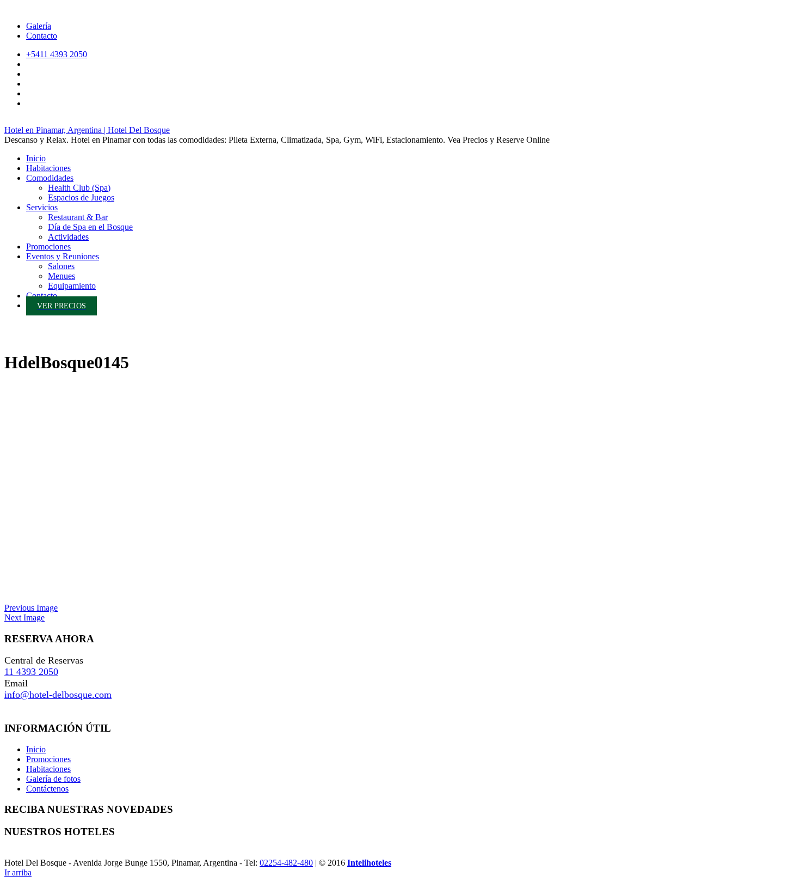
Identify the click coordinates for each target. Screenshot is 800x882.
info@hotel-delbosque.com (58, 694)
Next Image (24, 617)
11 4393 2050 (31, 671)
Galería (38, 26)
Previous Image (31, 607)
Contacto (41, 35)
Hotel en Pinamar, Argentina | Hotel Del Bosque (87, 130)
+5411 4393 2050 (56, 54)
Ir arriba (18, 872)
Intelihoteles (369, 862)
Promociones (48, 759)
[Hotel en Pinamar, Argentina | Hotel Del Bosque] (15, 338)
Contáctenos (47, 788)
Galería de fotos (53, 778)
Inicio (36, 749)
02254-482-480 (286, 862)
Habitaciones (48, 769)
